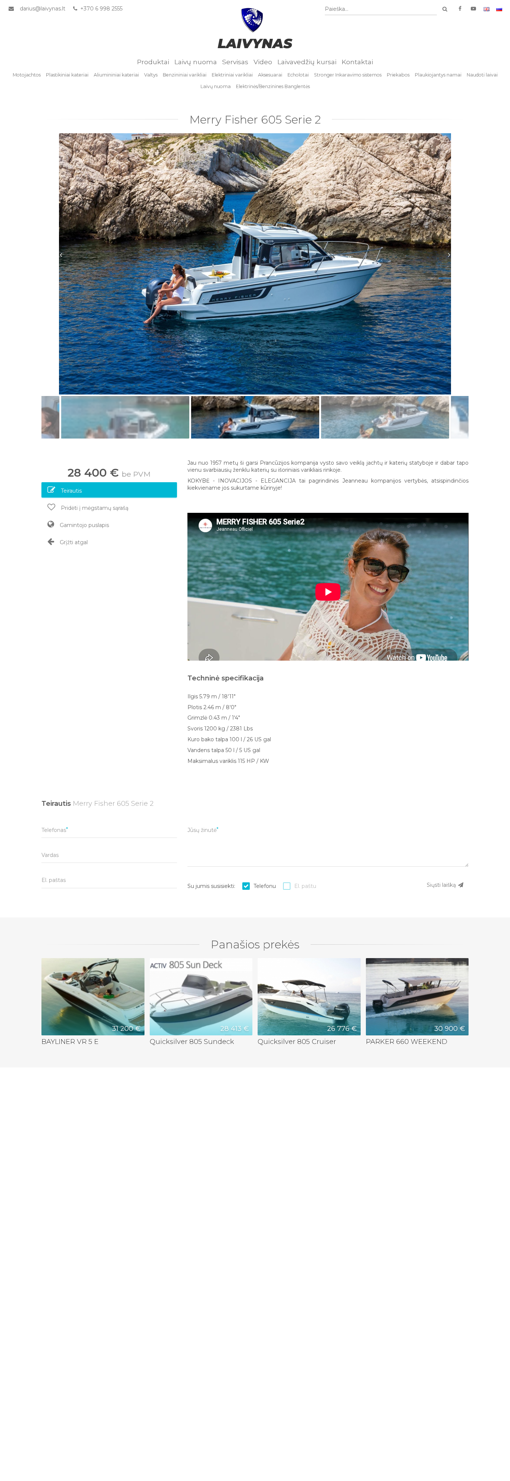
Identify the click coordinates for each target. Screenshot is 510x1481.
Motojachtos (27, 75)
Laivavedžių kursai (306, 62)
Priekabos (398, 75)
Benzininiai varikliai (184, 75)
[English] (486, 9)
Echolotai (298, 75)
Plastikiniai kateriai (67, 75)
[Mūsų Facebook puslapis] (460, 9)
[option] (255, 264)
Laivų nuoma (195, 62)
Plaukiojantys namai (438, 75)
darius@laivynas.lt (42, 8)
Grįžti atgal (73, 542)
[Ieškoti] (445, 9)
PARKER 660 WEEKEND (406, 1041)
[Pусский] (499, 9)
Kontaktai (357, 62)
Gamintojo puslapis (83, 525)
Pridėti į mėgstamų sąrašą (93, 508)
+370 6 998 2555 (100, 8)
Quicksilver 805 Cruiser (297, 1041)
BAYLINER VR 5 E (70, 1041)
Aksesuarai (270, 75)
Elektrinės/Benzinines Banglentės (273, 86)
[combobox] (381, 9)
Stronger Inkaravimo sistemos (348, 75)
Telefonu (265, 886)
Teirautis (70, 490)
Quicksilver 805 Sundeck (192, 1041)
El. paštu (305, 886)
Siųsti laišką (442, 885)
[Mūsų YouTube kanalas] (473, 9)
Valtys (151, 75)
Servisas (235, 62)
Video (263, 62)
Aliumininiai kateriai (116, 75)
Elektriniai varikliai (232, 75)
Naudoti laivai (482, 75)
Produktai (153, 62)
